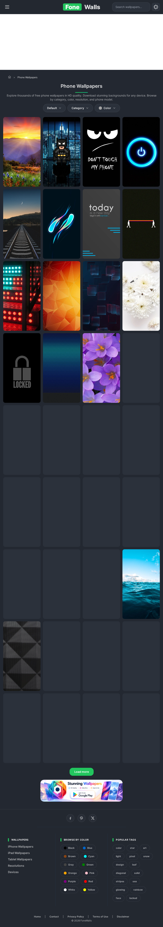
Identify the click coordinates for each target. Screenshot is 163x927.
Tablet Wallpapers (20, 859)
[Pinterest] (81, 818)
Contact (54, 916)
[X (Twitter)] (93, 818)
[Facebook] (70, 818)
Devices (13, 872)
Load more (81, 771)
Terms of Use (100, 916)
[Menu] (7, 7)
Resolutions (16, 865)
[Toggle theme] (156, 7)
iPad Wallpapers (19, 853)
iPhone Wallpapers (20, 846)
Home (37, 916)
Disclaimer (123, 916)
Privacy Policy (76, 916)
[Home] (9, 77)
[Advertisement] (81, 42)
